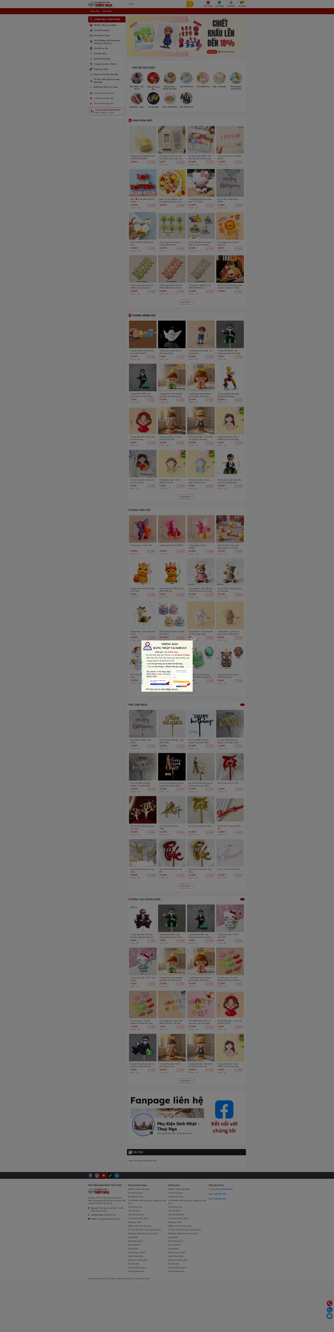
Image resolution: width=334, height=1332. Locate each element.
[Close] (193, 638)
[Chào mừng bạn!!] (167, 666)
